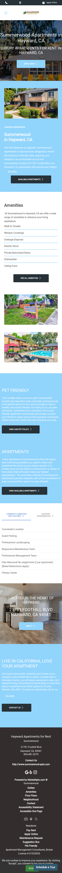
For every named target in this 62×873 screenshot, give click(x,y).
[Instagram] (35, 772)
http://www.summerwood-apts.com (31, 764)
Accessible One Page (31, 811)
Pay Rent (31, 830)
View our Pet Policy (19, 429)
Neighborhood (31, 799)
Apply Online (51, 2)
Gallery (31, 787)
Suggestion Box (31, 842)
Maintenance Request (31, 838)
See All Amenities (30, 278)
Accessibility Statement (31, 807)
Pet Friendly (31, 845)
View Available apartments (23, 491)
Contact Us (15, 707)
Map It (29, 626)
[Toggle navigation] (6, 12)
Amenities (31, 791)
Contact (31, 803)
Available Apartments (29, 179)
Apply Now (29, 64)
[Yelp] (31, 772)
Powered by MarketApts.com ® (31, 779)
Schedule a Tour (45, 867)
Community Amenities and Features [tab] (16, 515)
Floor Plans (31, 795)
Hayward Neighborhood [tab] (44, 515)
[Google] (27, 772)
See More (12, 171)
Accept (32, 868)
